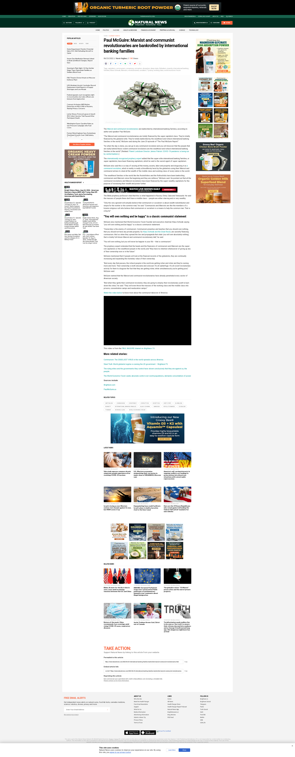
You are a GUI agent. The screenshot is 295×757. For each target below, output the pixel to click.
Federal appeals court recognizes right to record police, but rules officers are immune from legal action (80, 97)
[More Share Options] (140, 63)
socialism (143, 70)
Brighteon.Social (205, 701)
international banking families (125, 406)
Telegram (203, 704)
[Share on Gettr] (135, 63)
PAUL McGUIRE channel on (138, 348)
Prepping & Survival (167, 30)
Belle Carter (176, 469)
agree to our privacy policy (120, 752)
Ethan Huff (145, 469)
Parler (202, 707)
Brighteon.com (109, 385)
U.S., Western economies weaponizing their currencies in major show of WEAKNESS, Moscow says (147, 474)
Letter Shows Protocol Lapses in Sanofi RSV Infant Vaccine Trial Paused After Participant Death (81, 116)
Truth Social (204, 709)
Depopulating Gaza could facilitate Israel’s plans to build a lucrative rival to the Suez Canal (147, 508)
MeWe (202, 717)
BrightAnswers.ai (190, 16)
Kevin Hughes (121, 58)
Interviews (92, 16)
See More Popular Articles (82, 144)
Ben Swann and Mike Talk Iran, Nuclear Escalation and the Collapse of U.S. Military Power (73, 237)
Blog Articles (172, 715)
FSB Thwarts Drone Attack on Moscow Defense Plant (81, 79)
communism (120, 68)
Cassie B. (115, 469)
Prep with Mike (82, 16)
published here (128, 742)
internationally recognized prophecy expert (124, 158)
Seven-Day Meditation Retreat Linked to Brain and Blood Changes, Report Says (80, 61)
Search (230, 16)
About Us (215, 16)
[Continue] (107, 709)
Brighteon (71, 16)
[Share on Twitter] (115, 63)
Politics (106, 30)
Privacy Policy (138, 720)
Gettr (201, 712)
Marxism (124, 70)
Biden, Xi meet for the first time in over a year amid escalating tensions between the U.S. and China (117, 589)
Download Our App (204, 16)
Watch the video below (113, 293)
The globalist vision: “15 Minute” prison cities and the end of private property (177, 589)
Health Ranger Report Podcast (177, 707)
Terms (116, 739)
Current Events (114, 36)
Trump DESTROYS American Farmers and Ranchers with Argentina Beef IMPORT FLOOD (91, 205)
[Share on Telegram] (120, 63)
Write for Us (137, 709)
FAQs (222, 16)
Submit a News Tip (140, 717)
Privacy (111, 739)
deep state (154, 68)
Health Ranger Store (174, 704)
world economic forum (172, 70)
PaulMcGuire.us (110, 389)
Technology (193, 30)
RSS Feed (171, 717)
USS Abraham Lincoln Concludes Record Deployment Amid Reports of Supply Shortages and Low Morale (81, 87)
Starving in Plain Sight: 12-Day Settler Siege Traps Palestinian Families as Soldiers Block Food (80, 70)
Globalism (162, 68)
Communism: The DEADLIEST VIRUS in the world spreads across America (133, 360)
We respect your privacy (71, 714)
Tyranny (150, 70)
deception (146, 68)
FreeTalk (202, 715)
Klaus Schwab (115, 70)
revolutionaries (133, 70)
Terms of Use (138, 722)
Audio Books (102, 16)
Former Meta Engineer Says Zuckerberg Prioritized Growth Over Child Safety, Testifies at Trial (81, 135)
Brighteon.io (204, 699)
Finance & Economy (148, 30)
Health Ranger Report (73, 182)
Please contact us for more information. (116, 680)
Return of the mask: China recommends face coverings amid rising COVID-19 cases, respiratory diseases (117, 625)
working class (159, 70)
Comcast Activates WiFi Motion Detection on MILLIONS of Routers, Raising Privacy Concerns (80, 106)
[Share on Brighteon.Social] (106, 63)
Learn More (172, 750)
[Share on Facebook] (111, 63)
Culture (116, 30)
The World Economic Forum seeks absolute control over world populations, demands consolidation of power (147, 376)
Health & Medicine (130, 30)
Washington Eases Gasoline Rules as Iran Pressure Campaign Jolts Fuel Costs (80, 126)
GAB (201, 720)
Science (182, 30)
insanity (170, 68)
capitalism (111, 68)
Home (64, 16)
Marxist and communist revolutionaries (122, 129)
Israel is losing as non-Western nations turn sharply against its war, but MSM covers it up (117, 508)
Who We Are (138, 699)
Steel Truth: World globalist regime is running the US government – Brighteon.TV (136, 364)
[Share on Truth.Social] (130, 63)
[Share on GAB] (125, 63)
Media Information (140, 712)
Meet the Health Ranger (141, 701)
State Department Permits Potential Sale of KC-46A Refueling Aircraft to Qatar (80, 51)
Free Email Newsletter (141, 704)
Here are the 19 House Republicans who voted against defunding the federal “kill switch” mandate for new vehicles (177, 508)
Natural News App (173, 709)
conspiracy (130, 68)
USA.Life (202, 722)
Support (136, 707)
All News (170, 701)
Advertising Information (141, 715)
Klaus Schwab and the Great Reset (157, 232)
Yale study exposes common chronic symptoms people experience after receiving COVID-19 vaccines (117, 473)
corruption (138, 68)
